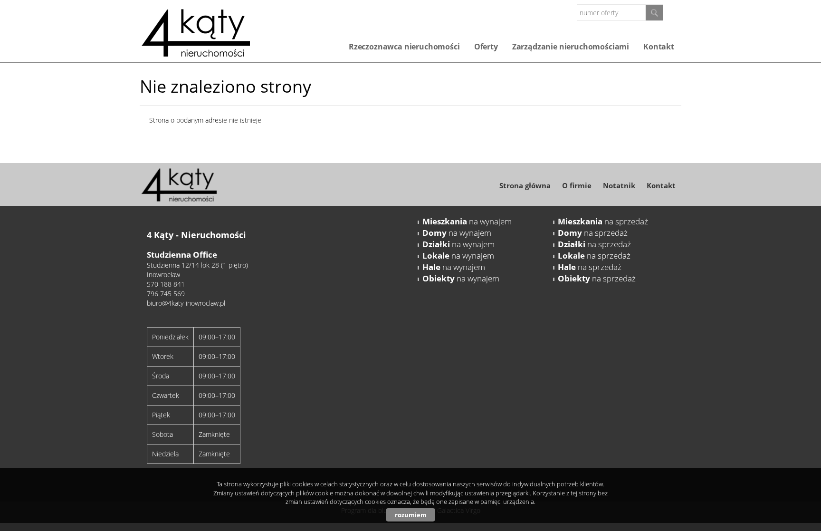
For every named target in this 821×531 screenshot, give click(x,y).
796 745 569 (166, 293)
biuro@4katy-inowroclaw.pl (186, 303)
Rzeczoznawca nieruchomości (404, 46)
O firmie (577, 185)
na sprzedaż (603, 221)
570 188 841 (166, 284)
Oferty (486, 46)
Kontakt (658, 46)
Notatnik (619, 185)
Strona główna (525, 185)
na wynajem (467, 221)
